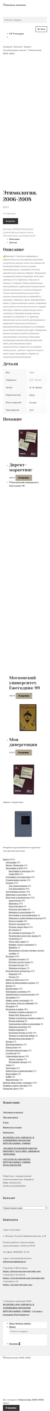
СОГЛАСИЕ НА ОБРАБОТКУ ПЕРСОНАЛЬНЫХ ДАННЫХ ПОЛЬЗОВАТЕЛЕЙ (17, 1162)
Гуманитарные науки (14, 50)
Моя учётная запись (20, 1323)
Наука (32, 395)
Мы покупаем (10, 1117)
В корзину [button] (23, 478)
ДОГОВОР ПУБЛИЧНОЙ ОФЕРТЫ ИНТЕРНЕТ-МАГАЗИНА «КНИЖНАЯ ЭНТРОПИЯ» (21, 1151)
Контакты (8, 1132)
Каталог (18, 47)
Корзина (14, 1343)
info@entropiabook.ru (14, 1261)
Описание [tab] (14, 239)
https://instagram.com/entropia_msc (22, 1271)
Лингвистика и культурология (19, 235)
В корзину (10, 221)
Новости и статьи (12, 1127)
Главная (7, 47)
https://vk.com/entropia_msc (17, 1284)
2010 (31, 410)
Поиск (12, 1327)
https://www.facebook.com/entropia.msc (24, 1278)
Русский (32, 402)
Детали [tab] (13, 242)
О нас (6, 1122)
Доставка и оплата (13, 1112)
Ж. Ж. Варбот (35, 387)
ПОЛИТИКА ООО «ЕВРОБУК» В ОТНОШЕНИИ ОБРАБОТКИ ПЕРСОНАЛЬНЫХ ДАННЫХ (18, 1140)
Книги (27, 47)
